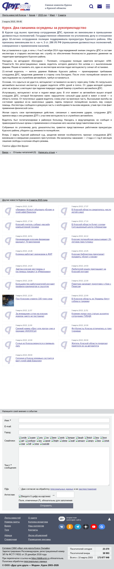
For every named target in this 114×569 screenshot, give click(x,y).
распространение (87, 489)
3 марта (62, 15)
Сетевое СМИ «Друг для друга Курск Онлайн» (26, 548)
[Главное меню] (108, 6)
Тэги (6, 530)
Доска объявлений (37, 535)
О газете (32, 518)
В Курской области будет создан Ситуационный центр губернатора (89, 225)
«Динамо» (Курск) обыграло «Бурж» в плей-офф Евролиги (35, 210)
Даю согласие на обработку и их (58, 489)
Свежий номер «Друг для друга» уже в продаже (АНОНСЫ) (35, 329)
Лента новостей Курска (14, 15)
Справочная (10, 539)
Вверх (5, 152)
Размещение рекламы (39, 539)
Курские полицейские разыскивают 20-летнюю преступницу (91, 240)
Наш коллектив (36, 526)
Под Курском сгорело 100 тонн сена (34, 298)
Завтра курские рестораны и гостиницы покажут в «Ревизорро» (33, 270)
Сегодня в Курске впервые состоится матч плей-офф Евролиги (35, 359)
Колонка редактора (38, 522)
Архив (32, 15)
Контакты (33, 530)
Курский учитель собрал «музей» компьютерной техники (33, 225)
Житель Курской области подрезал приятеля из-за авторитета (90, 344)
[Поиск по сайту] (91, 6)
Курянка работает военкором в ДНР (34, 254)
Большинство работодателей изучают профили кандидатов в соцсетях (35, 285)
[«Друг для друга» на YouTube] (94, 526)
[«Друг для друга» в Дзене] (86, 526)
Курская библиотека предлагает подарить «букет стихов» (88, 255)
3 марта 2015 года (38, 200)
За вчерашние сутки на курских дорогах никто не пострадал (32, 314)
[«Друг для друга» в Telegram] (78, 526)
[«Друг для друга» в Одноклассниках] (69, 526)
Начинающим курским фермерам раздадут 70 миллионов (32, 240)
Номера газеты (12, 522)
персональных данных (61, 489)
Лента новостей (12, 518)
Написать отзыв (46, 152)
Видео (7, 526)
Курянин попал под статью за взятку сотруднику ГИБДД (90, 314)
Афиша (8, 535)
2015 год (42, 15)
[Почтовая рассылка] (99, 6)
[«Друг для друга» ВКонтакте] (61, 526)
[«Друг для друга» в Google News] (102, 526)
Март (52, 15)
